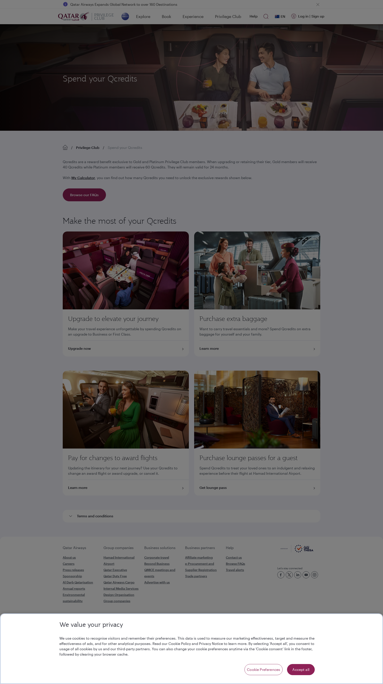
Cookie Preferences (263, 669)
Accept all (300, 669)
